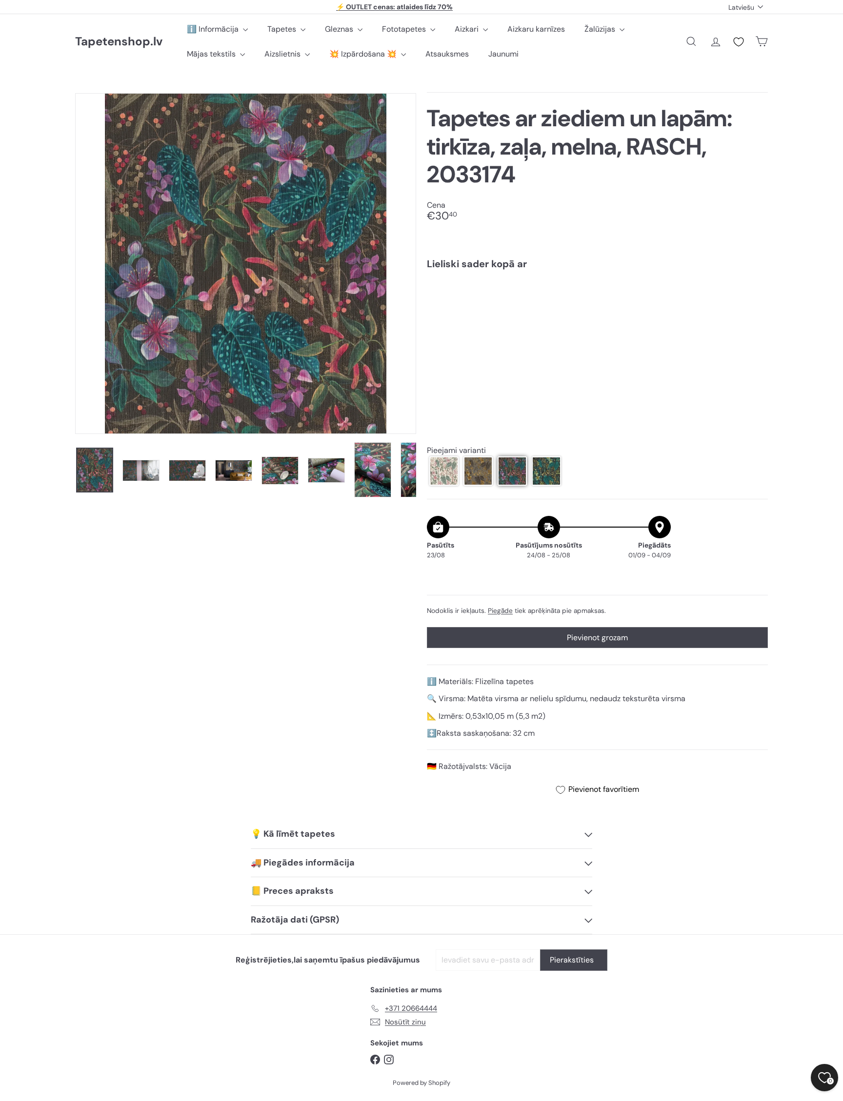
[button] (444, 471)
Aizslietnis (283, 54)
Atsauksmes (447, 54)
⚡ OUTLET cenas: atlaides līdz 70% (394, 6)
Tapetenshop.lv (118, 42)
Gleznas (340, 29)
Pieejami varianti (456, 450)
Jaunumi (503, 54)
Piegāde (500, 611)
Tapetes (282, 29)
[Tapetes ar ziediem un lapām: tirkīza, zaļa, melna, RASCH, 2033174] (597, 310)
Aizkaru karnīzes (536, 29)
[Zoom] (246, 263)
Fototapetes (405, 29)
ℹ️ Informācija (214, 29)
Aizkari (468, 29)
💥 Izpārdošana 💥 (364, 54)
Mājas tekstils (212, 54)
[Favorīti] (738, 42)
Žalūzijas (600, 29)
